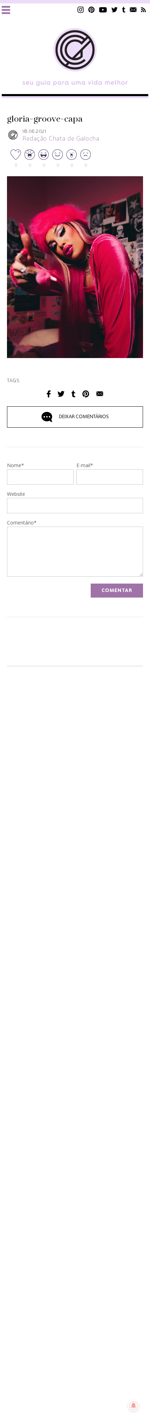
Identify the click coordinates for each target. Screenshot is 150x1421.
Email (99, 394)
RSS (143, 9)
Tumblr (124, 9)
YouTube (103, 9)
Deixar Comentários (84, 416)
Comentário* (22, 523)
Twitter (114, 9)
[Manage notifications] (133, 1405)
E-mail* (84, 466)
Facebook (49, 394)
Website (16, 494)
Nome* (15, 466)
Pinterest (91, 9)
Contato (133, 9)
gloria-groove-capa (45, 119)
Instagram (80, 9)
